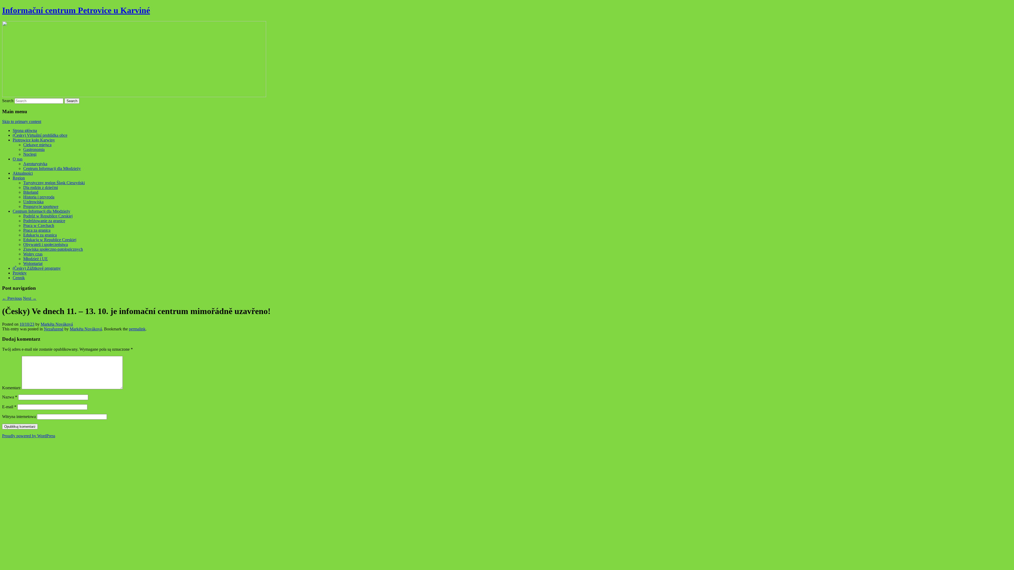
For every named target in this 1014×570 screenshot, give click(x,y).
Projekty (20, 273)
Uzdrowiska (33, 202)
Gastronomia (34, 149)
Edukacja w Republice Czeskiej (49, 240)
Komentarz (11, 388)
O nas (17, 159)
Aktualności (23, 173)
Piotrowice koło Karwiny (34, 140)
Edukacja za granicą (40, 235)
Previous (12, 298)
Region (19, 178)
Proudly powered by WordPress (28, 436)
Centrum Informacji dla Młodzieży (52, 168)
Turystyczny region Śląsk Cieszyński (54, 182)
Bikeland (30, 192)
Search (7, 100)
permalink (137, 329)
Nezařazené (53, 329)
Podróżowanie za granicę (44, 220)
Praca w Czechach (38, 225)
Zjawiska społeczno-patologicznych (53, 249)
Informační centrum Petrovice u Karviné (76, 10)
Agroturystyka (35, 164)
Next (29, 298)
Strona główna (25, 130)
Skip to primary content (21, 121)
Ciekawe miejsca (37, 144)
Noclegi (29, 154)
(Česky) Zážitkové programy (37, 268)
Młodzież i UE (35, 258)
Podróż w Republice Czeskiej (48, 216)
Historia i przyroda (38, 197)
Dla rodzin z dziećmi (40, 187)
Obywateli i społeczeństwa (45, 244)
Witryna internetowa (19, 416)
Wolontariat (33, 263)
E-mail (9, 407)
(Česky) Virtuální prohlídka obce (40, 135)
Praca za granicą (36, 230)
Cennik (19, 278)
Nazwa (9, 397)
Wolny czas (33, 254)
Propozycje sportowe (40, 206)
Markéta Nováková (57, 324)
